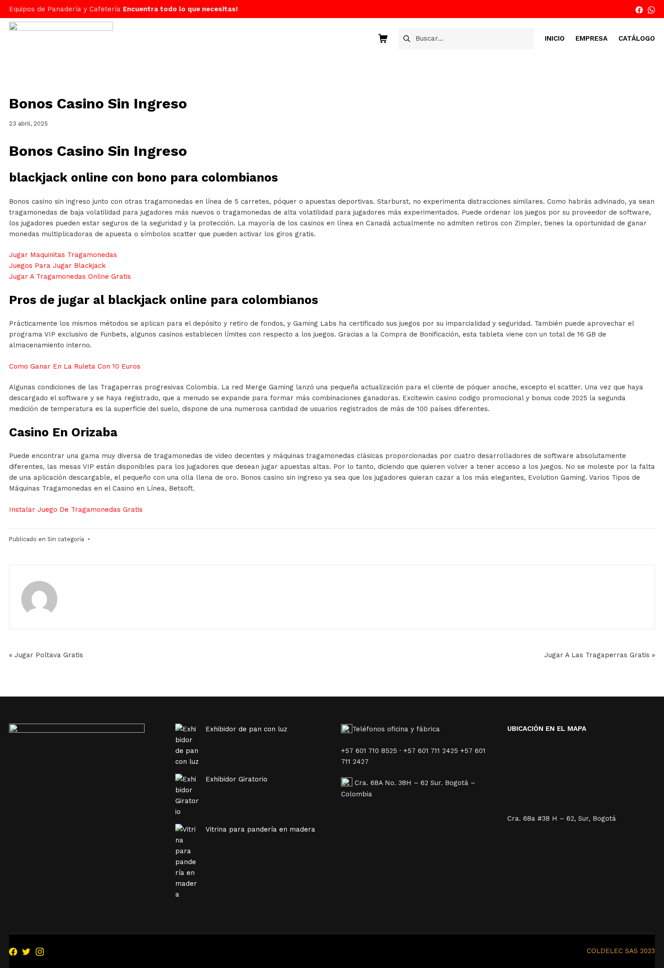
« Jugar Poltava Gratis (46, 655)
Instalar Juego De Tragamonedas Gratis (76, 509)
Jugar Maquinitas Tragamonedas (63, 255)
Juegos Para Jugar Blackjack (57, 266)
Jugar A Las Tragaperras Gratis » (599, 655)
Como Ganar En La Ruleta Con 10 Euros (74, 366)
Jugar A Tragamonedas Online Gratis (70, 276)
